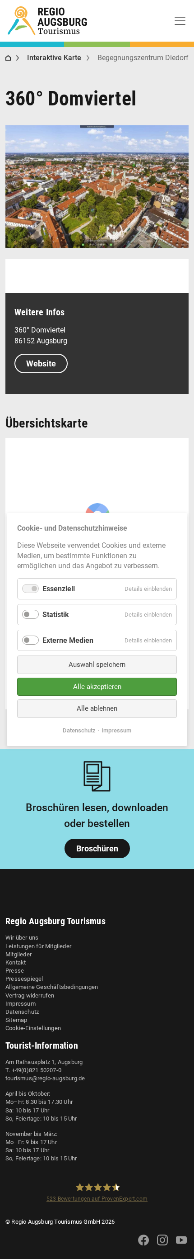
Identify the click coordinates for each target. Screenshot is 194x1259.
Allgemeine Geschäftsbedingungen (51, 986)
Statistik (55, 614)
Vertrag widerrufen (30, 995)
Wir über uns (21, 937)
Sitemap (16, 1020)
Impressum (20, 1003)
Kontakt (15, 962)
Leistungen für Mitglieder (38, 946)
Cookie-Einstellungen (33, 1028)
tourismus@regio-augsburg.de (45, 1078)
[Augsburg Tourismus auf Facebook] (143, 1245)
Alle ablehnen (97, 708)
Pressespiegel (24, 978)
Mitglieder (18, 954)
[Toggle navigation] (180, 21)
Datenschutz (22, 1011)
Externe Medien (67, 640)
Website (41, 363)
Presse (14, 970)
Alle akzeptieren (97, 687)
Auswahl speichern (97, 664)
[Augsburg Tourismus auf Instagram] (162, 1245)
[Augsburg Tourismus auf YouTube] (181, 1245)
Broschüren (97, 848)
